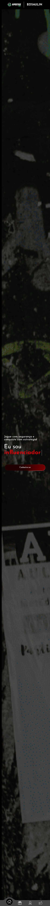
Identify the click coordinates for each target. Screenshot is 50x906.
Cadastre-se (25, 467)
